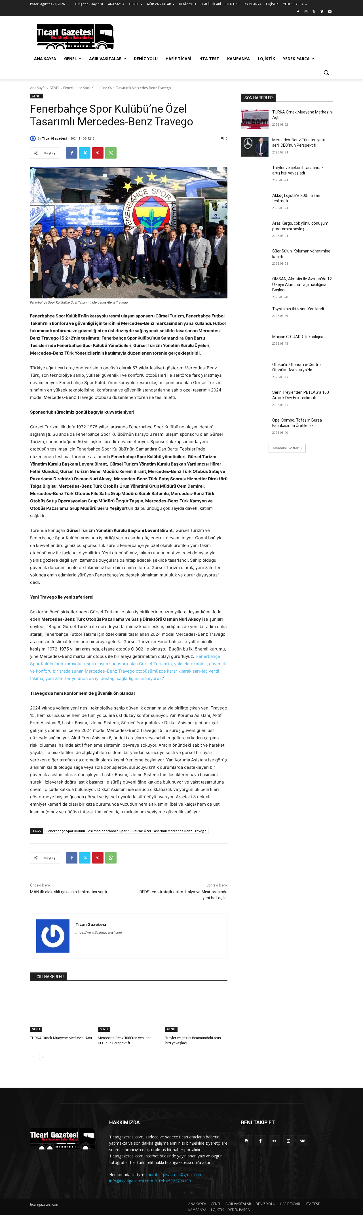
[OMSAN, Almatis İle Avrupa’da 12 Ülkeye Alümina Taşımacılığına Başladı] (255, 286)
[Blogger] (246, 1140)
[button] (326, 72)
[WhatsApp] (111, 153)
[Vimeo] (321, 12)
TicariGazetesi (54, 138)
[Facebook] (298, 12)
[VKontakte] (302, 1140)
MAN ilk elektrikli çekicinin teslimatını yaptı (68, 891)
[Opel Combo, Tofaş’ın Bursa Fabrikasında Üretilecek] (255, 427)
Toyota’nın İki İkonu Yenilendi (298, 309)
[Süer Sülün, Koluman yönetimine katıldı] (255, 258)
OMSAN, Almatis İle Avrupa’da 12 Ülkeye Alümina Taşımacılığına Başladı (302, 284)
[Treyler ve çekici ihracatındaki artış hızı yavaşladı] (196, 1010)
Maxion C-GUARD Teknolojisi (297, 336)
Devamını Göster (285, 448)
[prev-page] (33, 1056)
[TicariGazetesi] (33, 138)
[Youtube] (329, 12)
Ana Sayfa (38, 87)
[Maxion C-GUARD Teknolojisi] (255, 343)
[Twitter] (314, 12)
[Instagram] (306, 12)
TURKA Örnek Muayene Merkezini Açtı (61, 1038)
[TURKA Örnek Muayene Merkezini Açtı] (61, 1010)
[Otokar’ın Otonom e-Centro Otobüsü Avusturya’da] (255, 371)
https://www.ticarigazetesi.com (98, 932)
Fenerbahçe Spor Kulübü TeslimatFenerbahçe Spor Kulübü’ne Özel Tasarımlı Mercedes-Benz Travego (126, 831)
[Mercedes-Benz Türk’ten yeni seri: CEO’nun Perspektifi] (129, 1010)
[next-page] (42, 1056)
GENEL (54, 87)
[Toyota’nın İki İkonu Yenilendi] (255, 316)
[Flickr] (274, 1140)
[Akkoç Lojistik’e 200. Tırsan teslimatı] (255, 202)
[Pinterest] (98, 153)
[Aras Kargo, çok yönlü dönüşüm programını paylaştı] (255, 230)
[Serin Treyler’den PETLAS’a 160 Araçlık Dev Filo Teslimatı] (255, 399)
